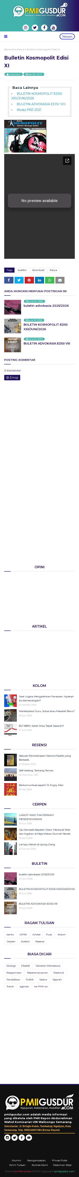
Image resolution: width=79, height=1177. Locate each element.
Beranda (9, 49)
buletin (22, 270)
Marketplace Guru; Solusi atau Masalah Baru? (47, 711)
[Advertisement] (39, 519)
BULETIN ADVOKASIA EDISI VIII (41, 104)
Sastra (43, 979)
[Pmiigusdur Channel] (29, 1140)
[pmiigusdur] (7, 1140)
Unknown (14, 74)
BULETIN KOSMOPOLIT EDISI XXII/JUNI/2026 (46, 327)
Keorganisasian (36, 1160)
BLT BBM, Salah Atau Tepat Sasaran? (41, 725)
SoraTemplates (23, 1171)
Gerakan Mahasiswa (48, 965)
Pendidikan (13, 979)
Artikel (36, 934)
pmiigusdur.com (64, 1171)
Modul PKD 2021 (29, 110)
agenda (24, 986)
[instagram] (26, 28)
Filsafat (25, 965)
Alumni (16, 1160)
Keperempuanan (37, 972)
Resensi (39, 941)
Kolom (62, 934)
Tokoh (10, 986)
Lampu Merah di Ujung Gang (37, 844)
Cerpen (11, 941)
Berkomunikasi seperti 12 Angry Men (41, 785)
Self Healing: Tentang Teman (36, 770)
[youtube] (53, 28)
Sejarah (57, 979)
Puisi (49, 934)
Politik (30, 979)
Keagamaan (14, 972)
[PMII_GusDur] (14, 1140)
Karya (20, 49)
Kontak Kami (40, 1165)
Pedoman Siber (62, 1165)
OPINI (23, 934)
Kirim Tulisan (17, 1165)
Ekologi (11, 965)
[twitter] (35, 28)
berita (10, 934)
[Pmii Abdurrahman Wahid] (22, 1140)
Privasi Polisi (59, 1160)
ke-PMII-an (41, 986)
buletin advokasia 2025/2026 (46, 306)
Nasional (59, 972)
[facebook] (44, 28)
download (38, 270)
